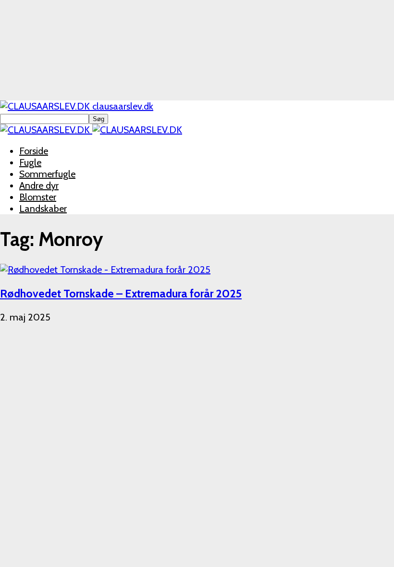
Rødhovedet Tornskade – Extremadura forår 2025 (121, 293)
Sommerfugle (47, 174)
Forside (33, 151)
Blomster (37, 197)
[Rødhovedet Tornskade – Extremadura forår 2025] (105, 269)
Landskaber (43, 208)
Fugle (30, 162)
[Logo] (46, 130)
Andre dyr (39, 185)
